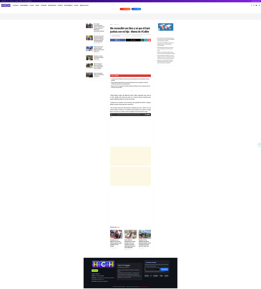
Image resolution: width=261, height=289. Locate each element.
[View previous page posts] (129, 90)
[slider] (148, 114)
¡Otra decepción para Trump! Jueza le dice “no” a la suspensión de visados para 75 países (165, 49)
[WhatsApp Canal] (259, 144)
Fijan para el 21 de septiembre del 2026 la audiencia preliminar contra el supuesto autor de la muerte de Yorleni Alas (145, 243)
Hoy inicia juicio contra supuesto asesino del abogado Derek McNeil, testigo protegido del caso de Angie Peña (99, 38)
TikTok (161, 275)
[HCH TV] (103, 264)
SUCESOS (76, 5)
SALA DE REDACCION (116, 35)
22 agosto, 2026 (113, 247)
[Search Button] (259, 5)
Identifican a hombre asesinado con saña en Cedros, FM (98, 57)
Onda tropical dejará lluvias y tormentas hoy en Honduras (99, 75)
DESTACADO (15, 5)
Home (111, 24)
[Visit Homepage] (6, 5)
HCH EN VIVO (11, 1)
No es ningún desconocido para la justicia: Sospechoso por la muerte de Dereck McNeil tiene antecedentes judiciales (165, 39)
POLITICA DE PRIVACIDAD (27, 1)
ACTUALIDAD (43, 5)
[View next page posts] (132, 90)
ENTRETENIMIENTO (68, 5)
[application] (130, 114)
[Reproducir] (112, 114)
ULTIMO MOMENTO (24, 5)
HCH (7, 1)
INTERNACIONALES (52, 5)
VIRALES (37, 5)
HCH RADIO (16, 1)
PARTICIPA (20, 1)
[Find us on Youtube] (256, 5)
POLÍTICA (32, 5)
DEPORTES (60, 5)
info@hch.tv (97, 274)
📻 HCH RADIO (136, 8)
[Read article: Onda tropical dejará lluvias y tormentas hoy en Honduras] (89, 75)
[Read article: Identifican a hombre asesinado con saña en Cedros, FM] (89, 57)
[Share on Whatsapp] (142, 40)
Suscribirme (164, 269)
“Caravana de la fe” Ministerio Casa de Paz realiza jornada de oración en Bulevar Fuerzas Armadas (116, 243)
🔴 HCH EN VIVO (125, 8)
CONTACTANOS (3, 1)
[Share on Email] (149, 40)
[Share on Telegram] (146, 40)
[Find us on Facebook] (251, 5)
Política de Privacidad (144, 286)
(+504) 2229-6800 (100, 275)
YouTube (166, 275)
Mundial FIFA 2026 (84, 5)
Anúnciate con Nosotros (102, 281)
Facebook (147, 275)
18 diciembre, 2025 (126, 35)
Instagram (155, 275)
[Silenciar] (145, 114)
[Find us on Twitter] (253, 5)
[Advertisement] (130, 16)
